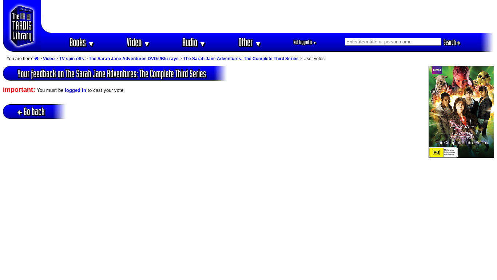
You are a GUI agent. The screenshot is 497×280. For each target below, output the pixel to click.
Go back (34, 111)
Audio (194, 42)
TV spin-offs (71, 58)
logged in (75, 90)
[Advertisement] (267, 16)
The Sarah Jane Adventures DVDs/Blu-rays (134, 58)
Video (138, 42)
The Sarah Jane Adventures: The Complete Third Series (241, 58)
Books (82, 42)
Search (450, 42)
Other (250, 42)
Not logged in (305, 42)
